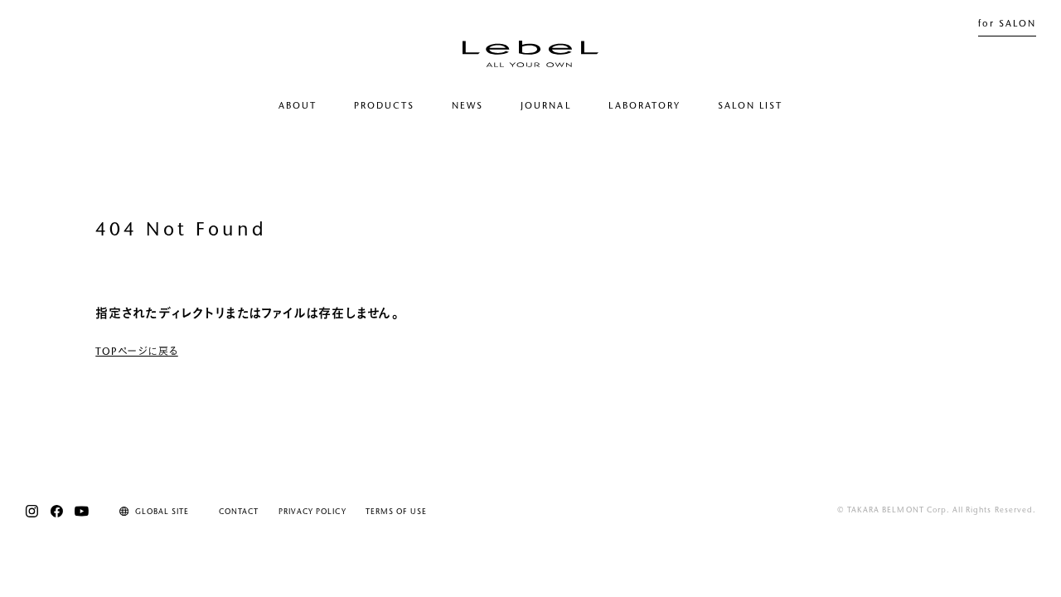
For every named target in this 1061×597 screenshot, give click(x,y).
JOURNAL (545, 106)
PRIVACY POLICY (312, 512)
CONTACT (239, 512)
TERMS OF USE (396, 512)
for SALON (1007, 24)
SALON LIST (750, 106)
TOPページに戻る (136, 352)
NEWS (467, 106)
